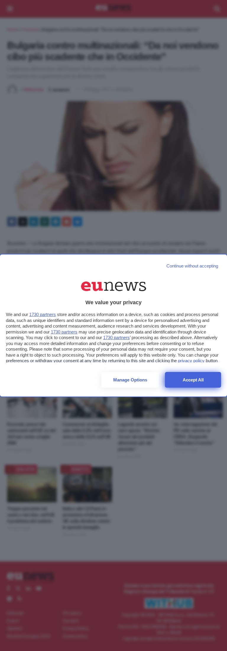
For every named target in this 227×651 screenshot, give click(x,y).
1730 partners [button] (42, 314)
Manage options (130, 379)
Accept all (193, 379)
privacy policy (191, 360)
